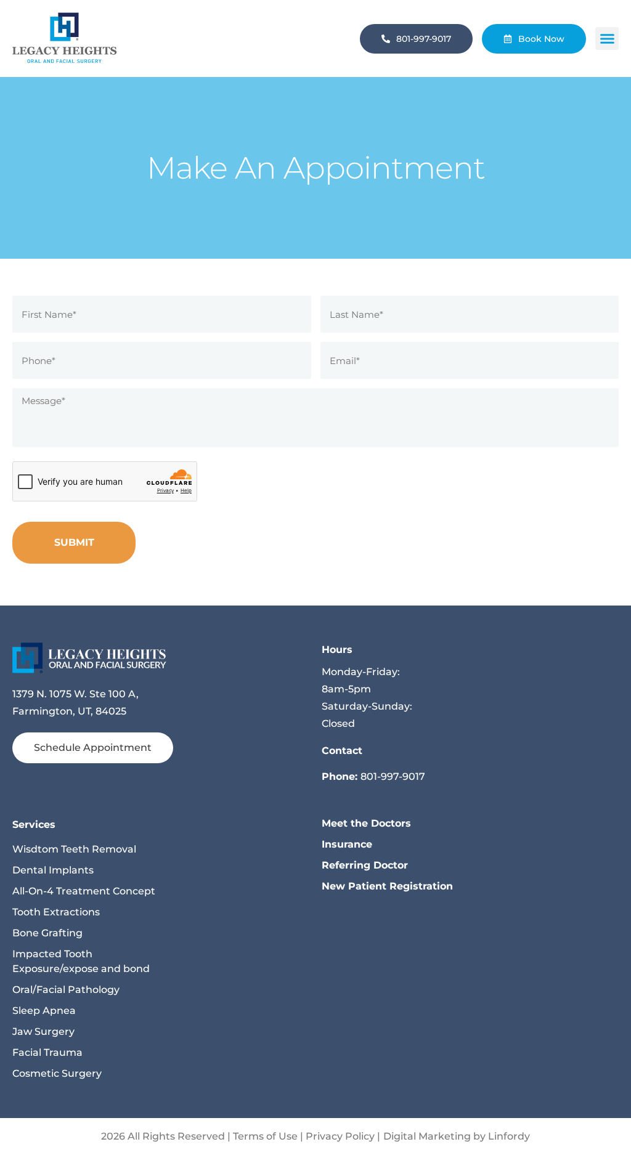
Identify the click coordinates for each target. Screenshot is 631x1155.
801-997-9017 (392, 776)
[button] (607, 39)
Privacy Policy (340, 1136)
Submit (74, 542)
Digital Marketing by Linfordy (456, 1136)
